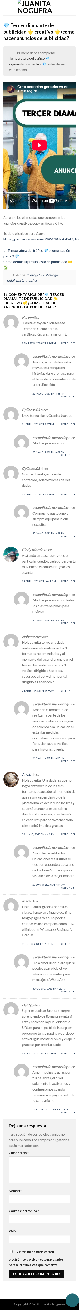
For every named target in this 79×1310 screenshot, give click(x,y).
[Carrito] (73, 8)
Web (12, 1231)
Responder (68, 343)
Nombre (15, 1191)
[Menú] (6, 7)
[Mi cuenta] (62, 8)
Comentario (19, 1153)
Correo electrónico (24, 1211)
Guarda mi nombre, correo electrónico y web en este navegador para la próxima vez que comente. (36, 1258)
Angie (26, 774)
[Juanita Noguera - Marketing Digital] (34, 7)
